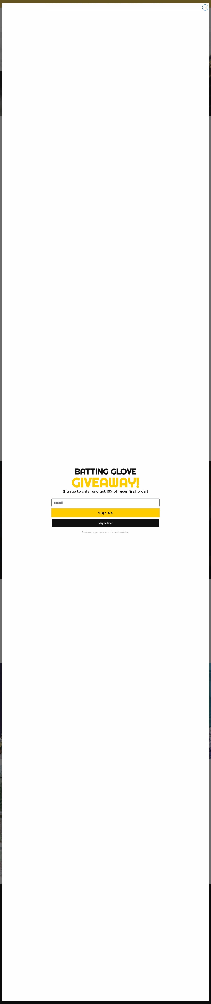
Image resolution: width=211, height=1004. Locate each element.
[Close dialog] (205, 7)
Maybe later (105, 523)
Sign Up (105, 513)
